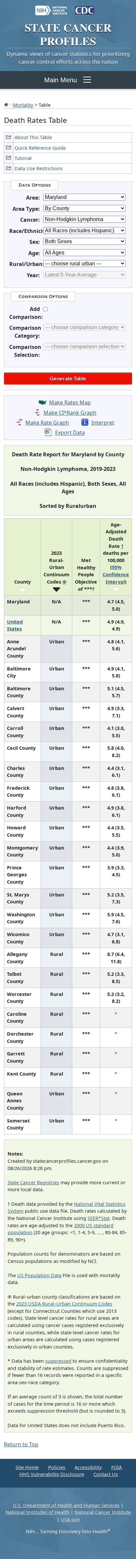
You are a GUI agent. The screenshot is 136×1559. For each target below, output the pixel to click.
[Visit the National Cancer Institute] (51, 7)
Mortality (23, 104)
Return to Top (21, 1444)
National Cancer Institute (103, 1512)
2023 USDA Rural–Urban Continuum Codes (64, 1304)
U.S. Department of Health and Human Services (66, 1505)
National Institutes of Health (37, 1512)
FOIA (116, 1467)
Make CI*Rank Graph (70, 412)
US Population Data (39, 1275)
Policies (56, 1467)
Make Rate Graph (47, 422)
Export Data (70, 433)
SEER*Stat (98, 1218)
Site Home (27, 1467)
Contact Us (105, 1474)
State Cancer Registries (33, 1182)
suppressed (58, 1361)
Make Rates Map (70, 402)
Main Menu (60, 80)
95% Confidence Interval (116, 574)
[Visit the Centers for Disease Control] (85, 7)
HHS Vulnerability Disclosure (51, 1474)
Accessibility (88, 1467)
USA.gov (70, 1519)
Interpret (102, 422)
